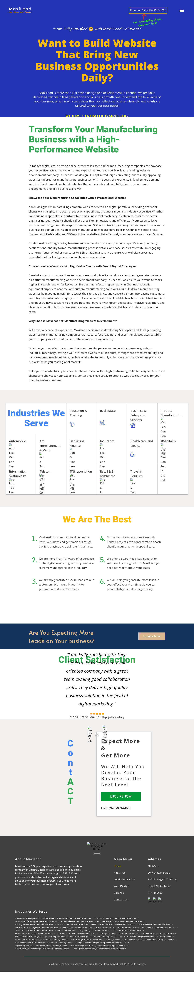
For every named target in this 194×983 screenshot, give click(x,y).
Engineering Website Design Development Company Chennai (41, 946)
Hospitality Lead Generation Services (154, 924)
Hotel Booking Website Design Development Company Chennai (42, 949)
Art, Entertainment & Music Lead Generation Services (119, 921)
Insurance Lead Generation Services (72, 924)
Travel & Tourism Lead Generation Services (34, 930)
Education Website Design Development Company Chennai (41, 936)
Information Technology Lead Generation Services (36, 927)
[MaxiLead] (20, 10)
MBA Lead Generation (66, 930)
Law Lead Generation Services (128, 930)
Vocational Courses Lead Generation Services (78, 933)
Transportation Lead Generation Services (113, 927)
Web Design (121, 886)
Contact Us (121, 899)
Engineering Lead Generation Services (96, 930)
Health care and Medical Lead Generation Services (112, 924)
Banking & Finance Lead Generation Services (34, 924)
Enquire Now (151, 636)
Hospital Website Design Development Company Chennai (101, 943)
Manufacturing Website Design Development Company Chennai (97, 946)
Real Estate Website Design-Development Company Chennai (145, 936)
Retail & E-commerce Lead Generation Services (155, 927)
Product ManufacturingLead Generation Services (36, 921)
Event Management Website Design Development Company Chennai (44, 943)
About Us (120, 872)
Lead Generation (124, 879)
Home (117, 866)
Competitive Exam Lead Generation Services (120, 933)
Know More (87, 424)
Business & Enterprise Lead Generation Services (115, 918)
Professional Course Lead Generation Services (35, 933)
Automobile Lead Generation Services (77, 921)
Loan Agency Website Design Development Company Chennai (99, 949)
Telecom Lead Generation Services (77, 927)
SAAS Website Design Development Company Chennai (93, 936)
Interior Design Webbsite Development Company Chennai (95, 939)
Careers (119, 893)
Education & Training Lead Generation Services (35, 918)
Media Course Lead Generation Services (159, 933)
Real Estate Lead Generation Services (75, 918)
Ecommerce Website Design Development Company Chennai (41, 939)
